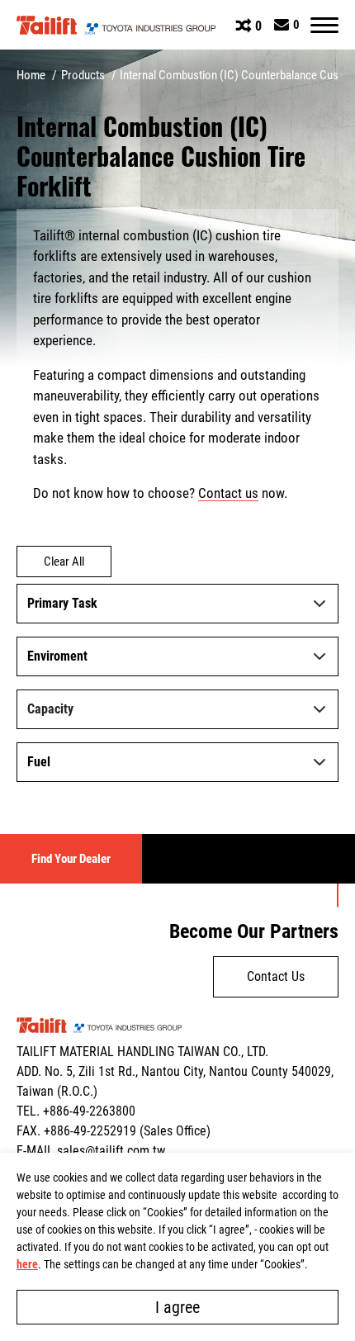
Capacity (50, 709)
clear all (64, 561)
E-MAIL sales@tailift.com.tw (91, 1151)
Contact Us (276, 976)
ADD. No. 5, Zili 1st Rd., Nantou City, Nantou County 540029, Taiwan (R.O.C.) (175, 1081)
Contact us (228, 493)
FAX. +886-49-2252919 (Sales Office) (114, 1131)
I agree (177, 1307)
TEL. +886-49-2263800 (76, 1111)
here (27, 1264)
